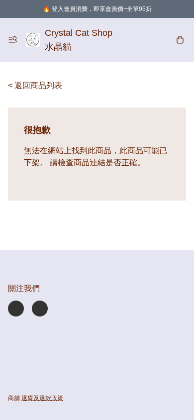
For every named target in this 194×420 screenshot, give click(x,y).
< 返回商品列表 (35, 85)
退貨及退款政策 (42, 398)
